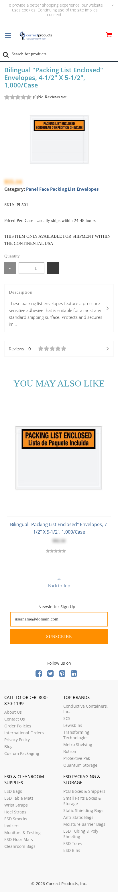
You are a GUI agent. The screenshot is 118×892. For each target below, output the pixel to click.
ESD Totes (72, 843)
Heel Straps (15, 812)
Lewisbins (72, 725)
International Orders (24, 732)
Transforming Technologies (76, 734)
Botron (69, 751)
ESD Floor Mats (18, 839)
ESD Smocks (15, 818)
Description (55, 308)
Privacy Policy (17, 739)
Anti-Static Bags (78, 817)
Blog (8, 746)
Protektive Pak (76, 758)
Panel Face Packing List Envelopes (62, 189)
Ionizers (11, 825)
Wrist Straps (16, 805)
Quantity (12, 256)
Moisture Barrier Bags (84, 824)
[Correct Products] (36, 36)
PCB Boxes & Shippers (84, 791)
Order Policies (17, 726)
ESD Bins (71, 850)
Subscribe (59, 636)
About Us (13, 712)
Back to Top (59, 585)
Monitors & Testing (22, 832)
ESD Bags (13, 791)
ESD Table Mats (19, 798)
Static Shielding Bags (83, 810)
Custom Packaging (21, 753)
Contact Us (14, 719)
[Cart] (109, 35)
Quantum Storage (80, 765)
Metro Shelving (77, 744)
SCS (66, 718)
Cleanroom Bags (20, 846)
